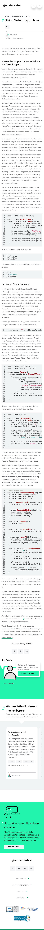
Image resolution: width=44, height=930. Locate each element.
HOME (7, 16)
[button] (22, 880)
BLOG (28, 16)
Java (7, 27)
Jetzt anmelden (13, 847)
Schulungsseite (7, 637)
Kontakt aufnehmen (27, 673)
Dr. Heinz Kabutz (34, 619)
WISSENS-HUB (17, 16)
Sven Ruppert (23, 622)
